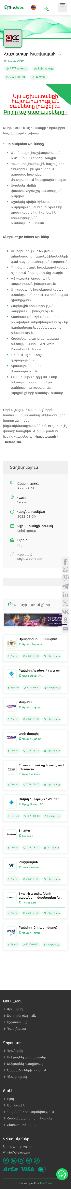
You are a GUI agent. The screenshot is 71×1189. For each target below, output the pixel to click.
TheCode (46, 1183)
